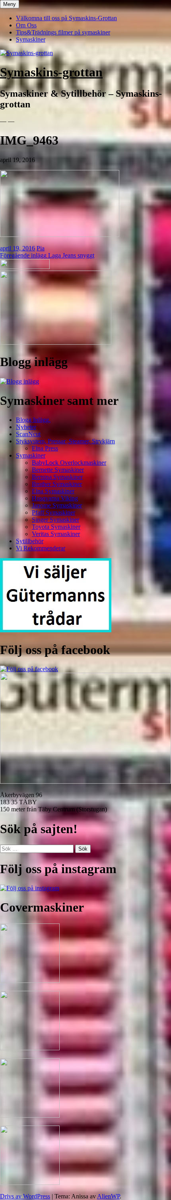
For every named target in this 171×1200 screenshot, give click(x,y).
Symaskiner (30, 39)
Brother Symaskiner (57, 484)
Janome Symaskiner (57, 505)
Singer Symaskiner (55, 519)
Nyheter (26, 427)
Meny (9, 4)
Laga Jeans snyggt (47, 255)
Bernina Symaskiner (57, 476)
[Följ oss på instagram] (29, 888)
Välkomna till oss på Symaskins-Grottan (66, 18)
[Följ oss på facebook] (29, 669)
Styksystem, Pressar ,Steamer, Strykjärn (65, 441)
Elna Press (45, 448)
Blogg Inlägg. (33, 419)
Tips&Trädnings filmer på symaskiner (63, 32)
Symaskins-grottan (51, 72)
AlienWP (108, 1196)
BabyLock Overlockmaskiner (69, 462)
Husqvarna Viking (55, 498)
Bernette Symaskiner (58, 469)
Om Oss (26, 25)
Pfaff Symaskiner (53, 512)
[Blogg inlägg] (19, 381)
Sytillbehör (29, 541)
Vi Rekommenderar (40, 548)
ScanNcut (28, 434)
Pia (41, 248)
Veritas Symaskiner (56, 533)
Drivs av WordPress (25, 1196)
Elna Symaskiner (53, 491)
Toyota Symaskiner (56, 526)
